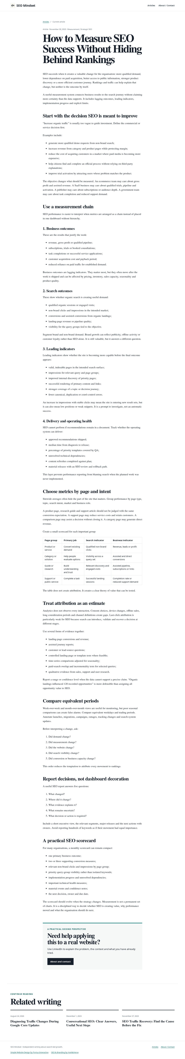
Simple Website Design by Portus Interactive (29, 1052)
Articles (151, 5)
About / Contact (167, 5)
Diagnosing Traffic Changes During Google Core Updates (34, 1023)
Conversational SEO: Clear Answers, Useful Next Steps (91, 1023)
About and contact (60, 961)
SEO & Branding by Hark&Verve (64, 1052)
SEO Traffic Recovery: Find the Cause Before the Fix (148, 1023)
